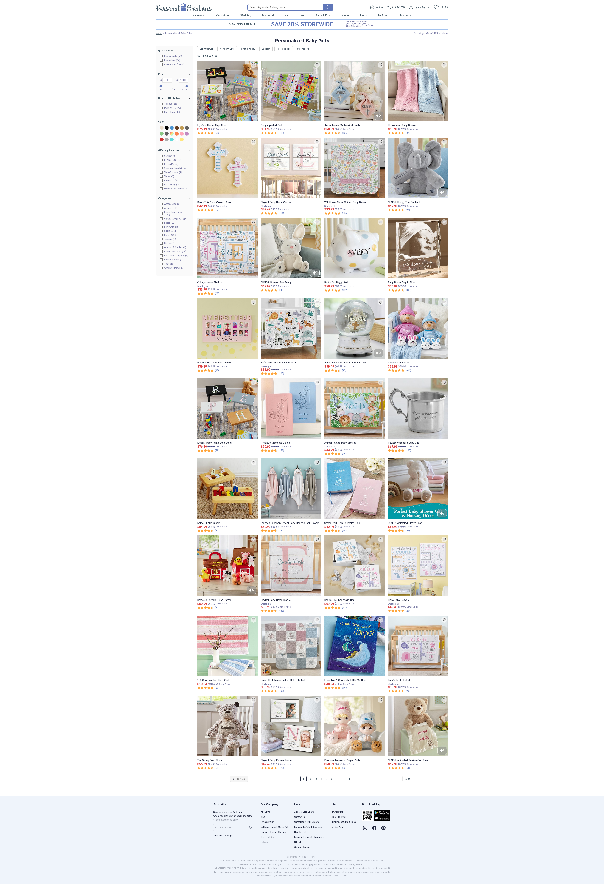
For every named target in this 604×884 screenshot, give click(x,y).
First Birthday (248, 49)
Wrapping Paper (173, 268)
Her (302, 15)
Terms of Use (267, 837)
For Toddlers (284, 49)
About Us (265, 812)
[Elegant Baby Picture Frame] (291, 726)
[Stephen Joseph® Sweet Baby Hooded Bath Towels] (291, 488)
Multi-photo (172, 108)
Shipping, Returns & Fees (343, 822)
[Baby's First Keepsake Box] (354, 565)
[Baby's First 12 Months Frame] (227, 328)
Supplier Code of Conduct (273, 832)
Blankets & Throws (173, 213)
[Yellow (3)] (182, 140)
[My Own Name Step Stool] (227, 91)
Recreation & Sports (175, 255)
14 (348, 779)
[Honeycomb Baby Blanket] (418, 91)
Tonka (168, 176)
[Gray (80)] (187, 128)
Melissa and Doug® (175, 188)
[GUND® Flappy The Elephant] (418, 168)
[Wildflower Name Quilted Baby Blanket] (354, 168)
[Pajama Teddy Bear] (418, 328)
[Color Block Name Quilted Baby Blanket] (291, 646)
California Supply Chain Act (274, 827)
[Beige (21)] (162, 128)
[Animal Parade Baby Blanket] (354, 408)
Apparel (170, 208)
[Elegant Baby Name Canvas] (291, 168)
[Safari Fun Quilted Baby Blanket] (291, 328)
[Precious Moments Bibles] (291, 408)
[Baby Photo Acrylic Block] (418, 248)
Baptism (266, 49)
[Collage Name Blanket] (227, 248)
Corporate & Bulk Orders (306, 822)
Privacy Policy (267, 822)
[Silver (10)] (167, 140)
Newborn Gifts (227, 49)
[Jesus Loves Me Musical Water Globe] (354, 328)
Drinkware (171, 227)
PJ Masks (170, 180)
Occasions (222, 15)
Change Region (302, 847)
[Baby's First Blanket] (418, 646)
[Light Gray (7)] (167, 134)
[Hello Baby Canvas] (418, 565)
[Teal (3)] (172, 140)
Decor (170, 223)
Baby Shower (206, 49)
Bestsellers (171, 60)
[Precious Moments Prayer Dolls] (354, 726)
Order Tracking (338, 817)
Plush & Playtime (174, 251)
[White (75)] (177, 140)
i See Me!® (172, 184)
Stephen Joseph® (175, 168)
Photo (363, 15)
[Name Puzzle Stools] (227, 488)
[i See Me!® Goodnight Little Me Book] (354, 646)
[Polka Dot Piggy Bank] (354, 248)
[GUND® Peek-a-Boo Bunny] (291, 248)
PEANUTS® (172, 160)
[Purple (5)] (187, 134)
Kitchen (169, 243)
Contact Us (299, 817)
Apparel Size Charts (304, 812)
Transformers (172, 172)
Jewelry (169, 239)
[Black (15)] (167, 128)
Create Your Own (174, 64)
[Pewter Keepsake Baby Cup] (418, 408)
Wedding (245, 15)
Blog (263, 817)
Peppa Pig (170, 164)
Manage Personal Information (309, 837)
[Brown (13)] (177, 128)
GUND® (169, 156)
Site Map (298, 842)
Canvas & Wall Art (175, 218)
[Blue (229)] (172, 128)
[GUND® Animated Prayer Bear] (418, 488)
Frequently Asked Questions (308, 827)
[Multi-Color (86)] (172, 134)
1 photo (170, 104)
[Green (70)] (162, 134)
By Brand (383, 15)
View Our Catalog (222, 835)
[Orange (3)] (177, 134)
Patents (264, 842)
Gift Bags (170, 231)
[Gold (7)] (182, 128)
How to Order (301, 832)
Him (287, 15)
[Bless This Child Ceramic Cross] (227, 168)
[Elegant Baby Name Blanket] (291, 565)
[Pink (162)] (182, 134)
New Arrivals (172, 56)
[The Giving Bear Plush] (227, 726)
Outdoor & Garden (174, 247)
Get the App (337, 827)
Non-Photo (172, 112)
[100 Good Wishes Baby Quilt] (227, 646)
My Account (337, 812)
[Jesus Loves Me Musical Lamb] (354, 91)
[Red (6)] (162, 140)
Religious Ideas (173, 259)
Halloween (199, 15)
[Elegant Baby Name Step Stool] (227, 408)
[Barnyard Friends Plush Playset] (227, 565)
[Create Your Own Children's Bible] (354, 488)
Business (405, 15)
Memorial (268, 15)
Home (345, 15)
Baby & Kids (323, 15)
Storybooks (303, 49)
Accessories (171, 204)
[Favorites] (436, 7)
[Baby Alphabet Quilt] (291, 91)
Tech (168, 264)
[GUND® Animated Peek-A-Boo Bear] (418, 726)
